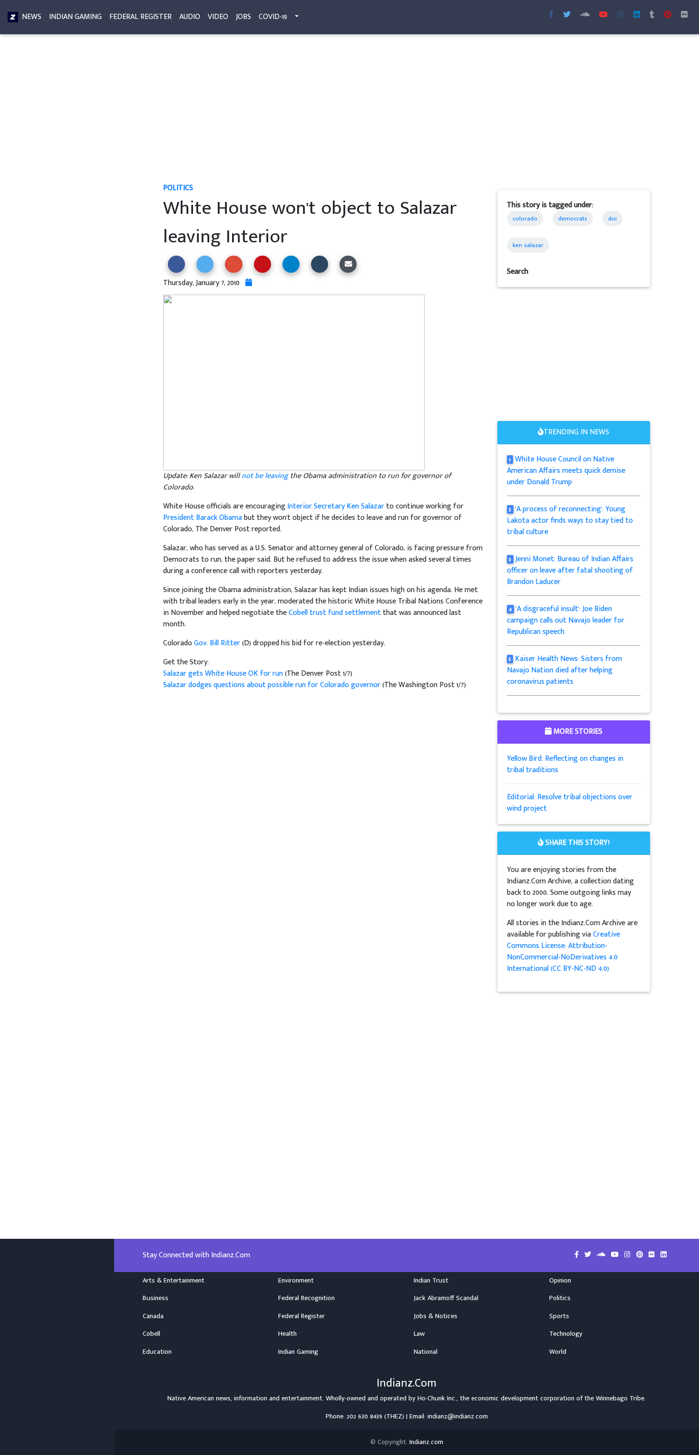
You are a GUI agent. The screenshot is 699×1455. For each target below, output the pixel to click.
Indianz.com (426, 1442)
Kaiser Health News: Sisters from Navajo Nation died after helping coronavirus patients (564, 670)
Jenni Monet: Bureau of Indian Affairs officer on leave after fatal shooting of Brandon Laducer (570, 570)
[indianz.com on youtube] (603, 15)
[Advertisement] (406, 112)
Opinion (560, 1280)
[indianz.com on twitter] (588, 1255)
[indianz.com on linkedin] (663, 1255)
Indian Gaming (75, 16)
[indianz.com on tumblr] (652, 15)
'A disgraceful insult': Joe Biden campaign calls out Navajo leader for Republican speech (565, 620)
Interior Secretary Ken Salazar (335, 506)
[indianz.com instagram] (620, 15)
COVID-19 (273, 16)
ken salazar (528, 245)
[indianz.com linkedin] (637, 15)
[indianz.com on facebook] (577, 1255)
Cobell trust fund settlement (335, 612)
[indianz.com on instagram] (628, 1255)
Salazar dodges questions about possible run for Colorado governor (272, 685)
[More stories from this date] (248, 283)
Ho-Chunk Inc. (436, 1398)
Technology (565, 1334)
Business (155, 1298)
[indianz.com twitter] (566, 15)
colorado (525, 218)
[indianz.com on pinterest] (640, 1255)
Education (157, 1352)
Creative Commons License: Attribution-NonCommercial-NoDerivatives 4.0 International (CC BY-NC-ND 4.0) (563, 951)
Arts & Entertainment (173, 1280)
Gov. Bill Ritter (217, 643)
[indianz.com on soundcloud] (602, 1255)
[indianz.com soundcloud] (584, 15)
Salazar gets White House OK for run (223, 673)
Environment (296, 1280)
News (31, 16)
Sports (559, 1316)
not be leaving (265, 475)
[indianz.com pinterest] (667, 15)
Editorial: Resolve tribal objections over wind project (569, 803)
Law (419, 1334)
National (425, 1352)
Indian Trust (431, 1280)
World (557, 1352)
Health (287, 1334)
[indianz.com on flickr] (684, 15)
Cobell (151, 1334)
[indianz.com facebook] (551, 15)
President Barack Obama (202, 517)
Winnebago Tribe (620, 1398)
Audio (189, 16)
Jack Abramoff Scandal (446, 1298)
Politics (178, 188)
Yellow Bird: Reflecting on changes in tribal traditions (565, 764)
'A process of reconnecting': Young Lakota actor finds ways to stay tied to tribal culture (570, 520)
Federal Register (140, 16)
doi (612, 218)
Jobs (243, 16)
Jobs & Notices (435, 1316)
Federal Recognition (306, 1298)
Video (218, 16)
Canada (153, 1316)
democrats (572, 218)
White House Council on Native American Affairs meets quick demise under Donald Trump (566, 470)
